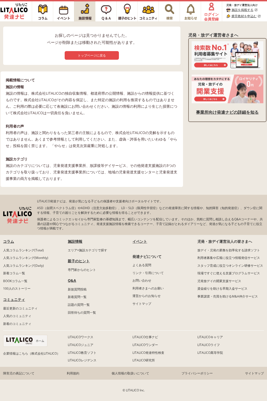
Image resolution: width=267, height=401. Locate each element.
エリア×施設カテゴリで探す (87, 250)
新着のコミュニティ (17, 323)
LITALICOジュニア (80, 345)
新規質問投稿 (77, 289)
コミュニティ (14, 299)
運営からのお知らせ (146, 296)
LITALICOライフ (208, 345)
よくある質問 (141, 265)
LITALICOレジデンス (82, 360)
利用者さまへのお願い (148, 288)
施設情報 (75, 241)
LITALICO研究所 (143, 360)
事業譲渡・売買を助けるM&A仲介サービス (227, 296)
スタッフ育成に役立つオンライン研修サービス (230, 265)
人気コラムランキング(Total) (23, 250)
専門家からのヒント (82, 270)
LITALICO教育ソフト (82, 352)
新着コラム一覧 (14, 273)
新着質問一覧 (77, 297)
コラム (8, 241)
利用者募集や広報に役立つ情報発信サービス (228, 258)
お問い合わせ (141, 280)
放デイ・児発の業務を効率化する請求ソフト (228, 250)
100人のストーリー (17, 288)
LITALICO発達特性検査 (148, 352)
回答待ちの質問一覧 (82, 312)
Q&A (72, 280)
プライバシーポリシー (197, 373)
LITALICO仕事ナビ (145, 337)
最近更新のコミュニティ (20, 308)
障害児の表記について (18, 373)
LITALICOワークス (80, 337)
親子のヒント (79, 260)
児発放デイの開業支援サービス (219, 281)
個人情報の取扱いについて (130, 373)
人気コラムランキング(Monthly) (25, 258)
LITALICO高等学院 (210, 352)
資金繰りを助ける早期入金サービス (222, 288)
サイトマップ (141, 303)
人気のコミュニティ (17, 316)
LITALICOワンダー (145, 345)
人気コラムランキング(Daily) (23, 265)
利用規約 (73, 373)
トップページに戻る (92, 55)
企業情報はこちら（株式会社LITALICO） (31, 353)
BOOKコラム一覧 (15, 281)
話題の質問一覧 (79, 304)
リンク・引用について (148, 273)
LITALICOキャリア (210, 337)
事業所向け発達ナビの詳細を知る (227, 112)
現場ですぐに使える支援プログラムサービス (228, 273)
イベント (139, 241)
